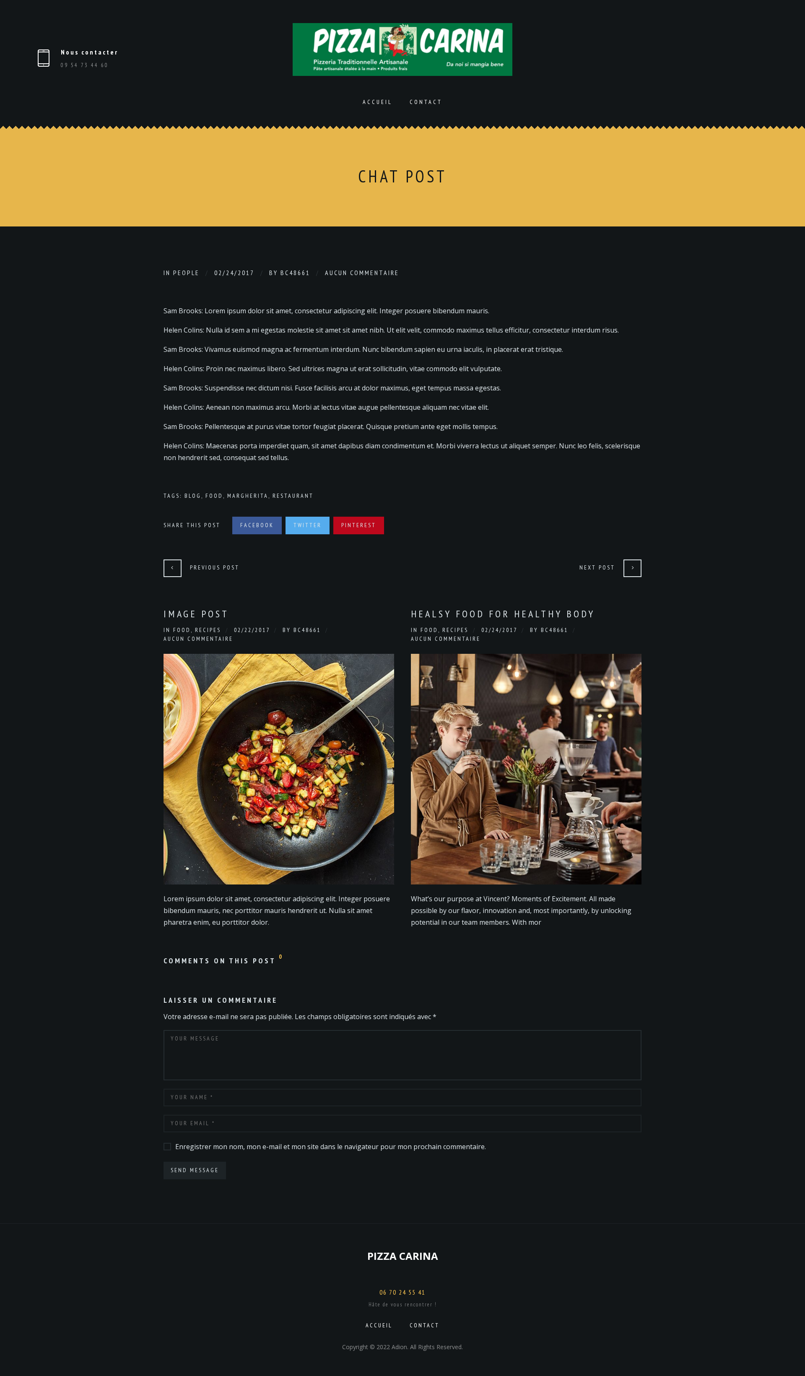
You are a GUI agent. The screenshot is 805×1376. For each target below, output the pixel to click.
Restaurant (293, 495)
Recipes (208, 630)
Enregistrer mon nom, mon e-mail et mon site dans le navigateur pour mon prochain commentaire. (330, 1146)
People (186, 272)
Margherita (247, 495)
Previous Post (214, 567)
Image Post (196, 613)
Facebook (257, 525)
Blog (192, 495)
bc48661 (295, 272)
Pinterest (358, 525)
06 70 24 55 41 (402, 1292)
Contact (426, 102)
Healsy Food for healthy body (503, 613)
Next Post (597, 567)
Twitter (307, 525)
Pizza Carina (402, 1256)
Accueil (377, 102)
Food (214, 495)
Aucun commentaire (362, 272)
